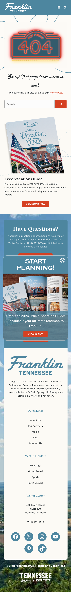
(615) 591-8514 (35, 521)
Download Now (35, 204)
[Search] (61, 104)
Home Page (56, 92)
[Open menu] (59, 8)
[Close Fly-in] (62, 260)
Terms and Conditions (50, 565)
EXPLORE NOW (35, 334)
